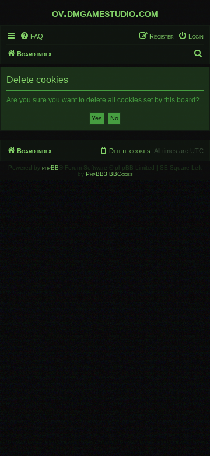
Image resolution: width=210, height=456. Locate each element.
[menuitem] (31, 36)
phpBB (50, 167)
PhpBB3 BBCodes (109, 174)
